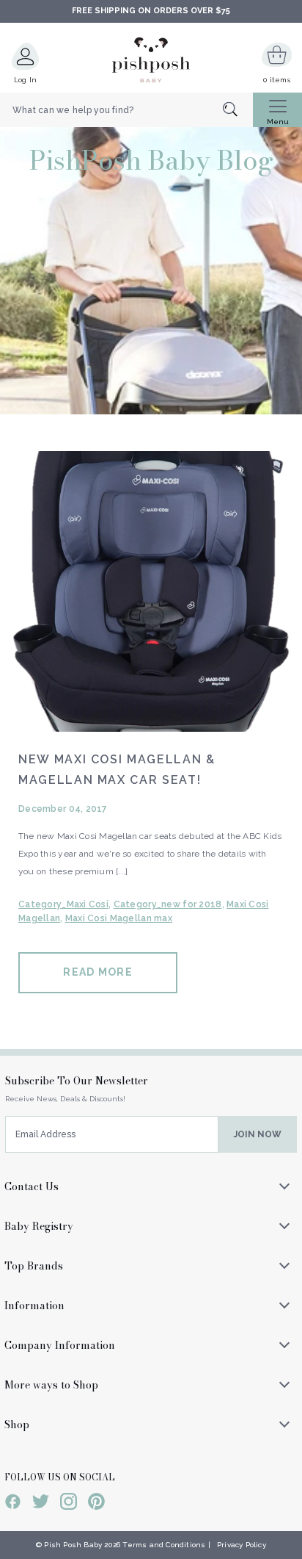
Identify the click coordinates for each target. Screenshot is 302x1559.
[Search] (238, 110)
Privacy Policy (241, 1545)
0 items (276, 80)
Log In (25, 80)
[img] (151, 591)
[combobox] (126, 110)
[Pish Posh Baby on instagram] (68, 1504)
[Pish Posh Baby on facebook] (12, 1504)
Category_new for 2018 (168, 904)
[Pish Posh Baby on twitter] (40, 1504)
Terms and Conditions (163, 1545)
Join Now (257, 1134)
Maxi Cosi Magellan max (118, 918)
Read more (97, 972)
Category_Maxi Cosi (63, 904)
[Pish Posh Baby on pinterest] (96, 1504)
